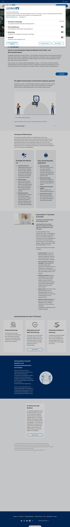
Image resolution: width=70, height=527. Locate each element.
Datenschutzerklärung (11, 17)
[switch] (62, 27)
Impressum (22, 17)
